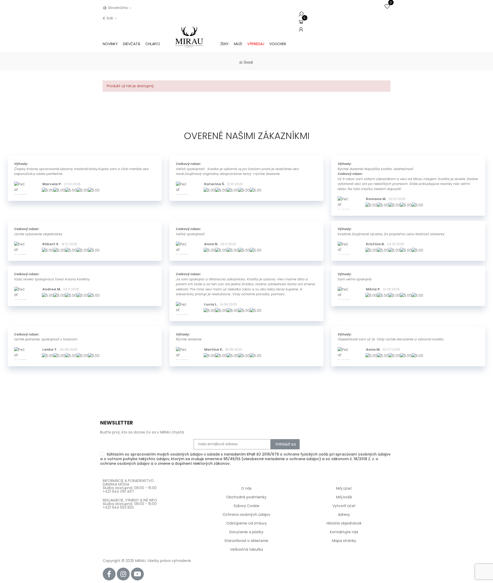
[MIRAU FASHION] (190, 44)
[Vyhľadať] (301, 14)
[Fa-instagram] (123, 574)
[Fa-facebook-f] (109, 574)
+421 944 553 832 (118, 507)
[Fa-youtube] (137, 574)
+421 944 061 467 (118, 491)
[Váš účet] (301, 29)
